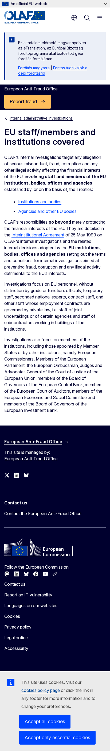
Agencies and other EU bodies (47, 211)
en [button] (74, 18)
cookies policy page (40, 690)
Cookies (12, 616)
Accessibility (16, 648)
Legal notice (16, 637)
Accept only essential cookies (57, 737)
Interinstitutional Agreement (37, 234)
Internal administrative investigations (41, 118)
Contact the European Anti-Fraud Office (42, 513)
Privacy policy (18, 627)
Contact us (14, 584)
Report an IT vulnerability (28, 594)
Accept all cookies (45, 721)
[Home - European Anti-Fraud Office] (30, 17)
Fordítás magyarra (34, 68)
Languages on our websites (30, 605)
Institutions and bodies (39, 201)
